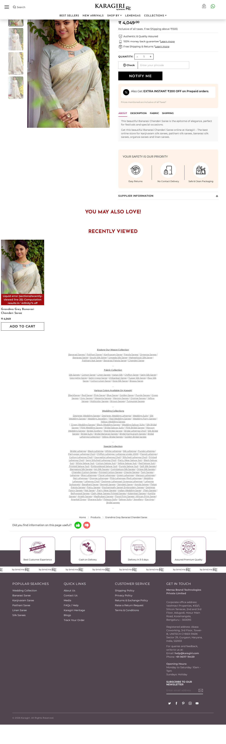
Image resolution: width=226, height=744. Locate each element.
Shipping (155, 28)
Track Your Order (74, 620)
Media (67, 600)
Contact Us (71, 595)
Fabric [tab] (154, 113)
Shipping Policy (124, 590)
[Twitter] (169, 703)
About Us (69, 590)
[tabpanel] (168, 129)
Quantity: (125, 56)
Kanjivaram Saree (23, 600)
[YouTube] (197, 703)
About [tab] (122, 113)
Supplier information (135, 195)
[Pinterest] (183, 703)
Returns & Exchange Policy (131, 600)
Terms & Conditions (127, 610)
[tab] (138, 114)
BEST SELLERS (69, 15)
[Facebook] (176, 703)
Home (82, 517)
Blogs (67, 615)
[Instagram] (190, 703)
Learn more (167, 41)
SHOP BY (113, 15)
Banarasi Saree (21, 595)
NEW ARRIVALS (93, 15)
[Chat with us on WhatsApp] (212, 6)
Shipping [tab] (168, 113)
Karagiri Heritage (74, 610)
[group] (15, 39)
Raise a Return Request (129, 605)
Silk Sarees (19, 615)
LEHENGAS (133, 15)
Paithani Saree (21, 605)
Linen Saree (19, 610)
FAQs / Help (71, 605)
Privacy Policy (123, 595)
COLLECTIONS (154, 15)
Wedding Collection (24, 590)
